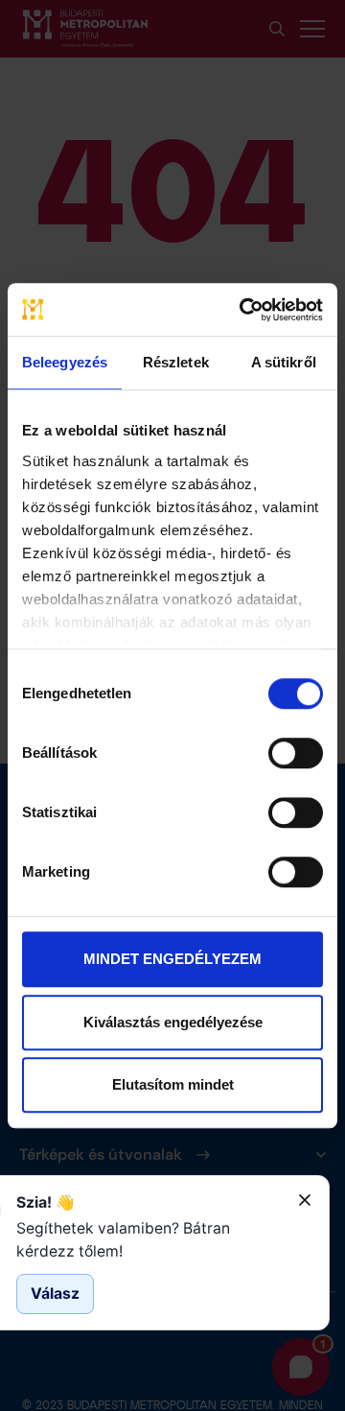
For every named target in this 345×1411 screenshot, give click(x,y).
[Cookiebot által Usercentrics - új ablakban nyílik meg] (243, 309)
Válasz (55, 1293)
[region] (149, 1239)
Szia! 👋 (45, 1202)
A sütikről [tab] (283, 362)
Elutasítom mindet (173, 1084)
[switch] (295, 753)
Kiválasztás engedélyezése (173, 1022)
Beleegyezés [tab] (64, 362)
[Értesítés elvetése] (305, 1200)
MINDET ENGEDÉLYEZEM (172, 959)
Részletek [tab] (176, 362)
